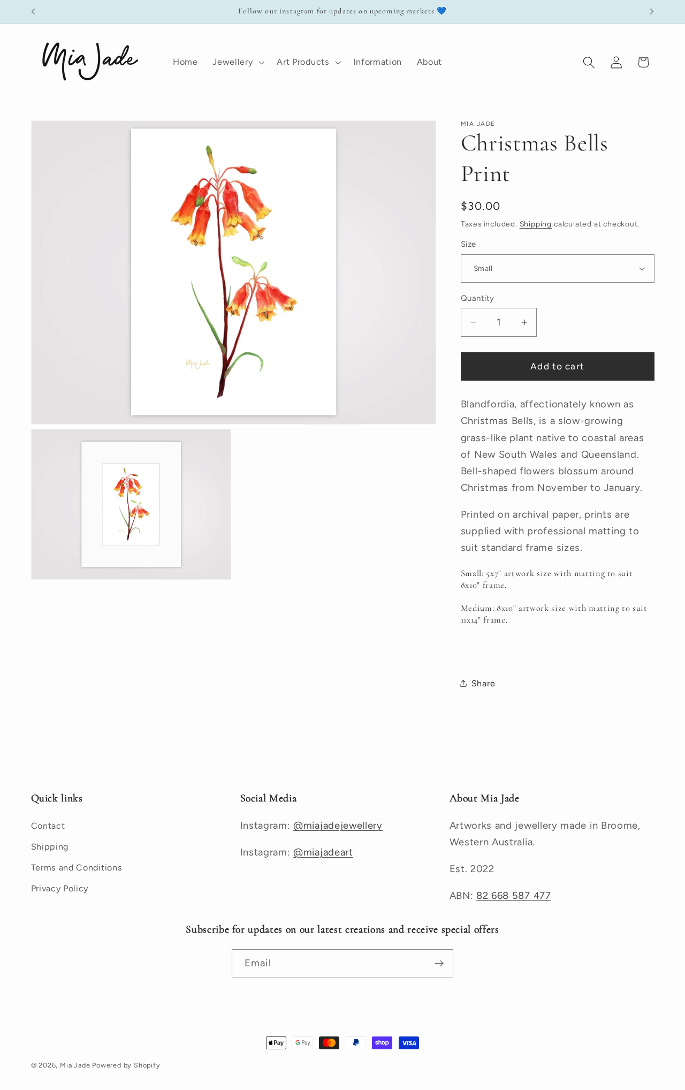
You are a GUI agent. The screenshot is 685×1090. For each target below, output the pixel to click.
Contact (48, 826)
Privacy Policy (60, 888)
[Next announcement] (652, 12)
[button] (237, 62)
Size (468, 244)
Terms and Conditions (77, 867)
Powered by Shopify (126, 1065)
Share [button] (483, 683)
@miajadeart (323, 852)
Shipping (536, 223)
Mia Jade (75, 1065)
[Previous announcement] (33, 12)
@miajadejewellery (338, 826)
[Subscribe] (439, 963)
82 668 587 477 (513, 896)
